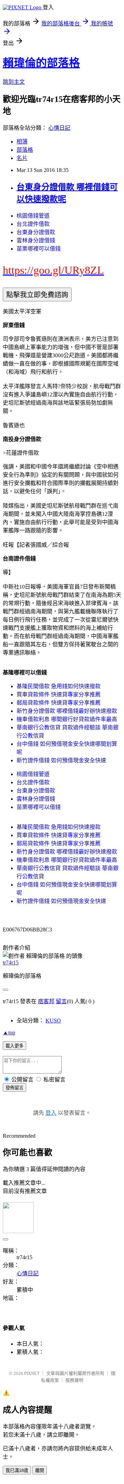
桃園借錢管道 (33, 216)
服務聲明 (74, 1380)
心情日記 (59, 128)
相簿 (22, 141)
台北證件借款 (33, 224)
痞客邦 (46, 1001)
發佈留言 (14, 1087)
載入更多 (14, 1045)
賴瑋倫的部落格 (41, 63)
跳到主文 (14, 82)
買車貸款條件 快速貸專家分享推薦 (59, 694)
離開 (39, 1470)
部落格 (25, 150)
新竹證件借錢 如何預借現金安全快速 (61, 760)
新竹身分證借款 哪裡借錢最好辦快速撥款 (67, 711)
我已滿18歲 (17, 1470)
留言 (61, 1001)
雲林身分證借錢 (36, 240)
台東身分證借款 (36, 232)
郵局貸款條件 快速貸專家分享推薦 (59, 703)
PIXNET (32, 1373)
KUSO (53, 1020)
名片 (22, 158)
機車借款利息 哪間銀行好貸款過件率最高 (67, 719)
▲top (9, 1032)
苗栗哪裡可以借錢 (39, 249)
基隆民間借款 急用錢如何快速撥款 (59, 686)
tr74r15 (11, 962)
